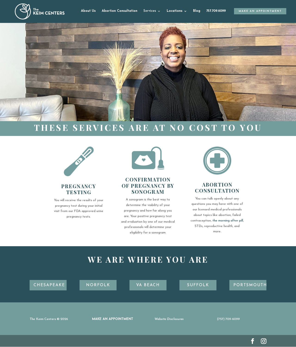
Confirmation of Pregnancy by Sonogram (148, 185)
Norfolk (98, 285)
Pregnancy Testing (78, 189)
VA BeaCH (148, 285)
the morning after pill (228, 220)
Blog (196, 11)
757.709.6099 (216, 11)
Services (149, 11)
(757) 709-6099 (228, 319)
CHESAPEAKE (49, 285)
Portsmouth (249, 285)
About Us (88, 11)
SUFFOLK (198, 285)
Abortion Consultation (119, 11)
